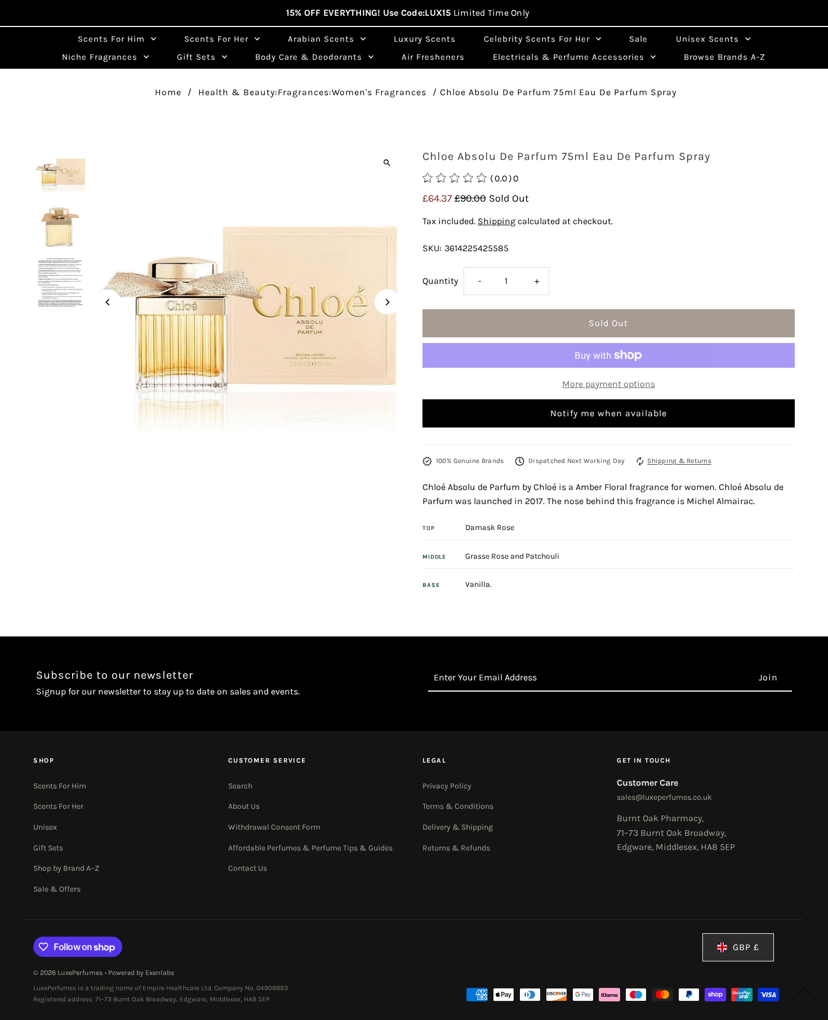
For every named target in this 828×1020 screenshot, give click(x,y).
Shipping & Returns (679, 461)
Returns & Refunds (456, 848)
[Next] (387, 302)
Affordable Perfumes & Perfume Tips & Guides (310, 848)
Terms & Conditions (457, 806)
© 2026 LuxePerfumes (69, 973)
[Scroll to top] (804, 990)
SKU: (432, 248)
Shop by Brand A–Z (66, 868)
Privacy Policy (446, 786)
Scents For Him (59, 786)
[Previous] (108, 302)
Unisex (45, 827)
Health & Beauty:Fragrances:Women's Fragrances (312, 92)
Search (240, 786)
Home (168, 92)
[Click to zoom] (387, 162)
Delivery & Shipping (457, 827)
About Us (244, 806)
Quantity (440, 280)
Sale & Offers (57, 889)
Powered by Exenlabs (141, 973)
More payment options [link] (608, 383)
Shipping (496, 221)
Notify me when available (608, 413)
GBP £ (746, 947)
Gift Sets (48, 848)
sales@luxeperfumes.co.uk (664, 797)
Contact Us (247, 868)
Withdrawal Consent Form (274, 827)
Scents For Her (58, 806)
